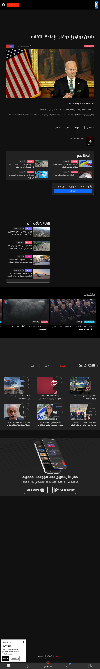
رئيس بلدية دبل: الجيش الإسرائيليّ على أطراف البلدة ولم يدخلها (20, 233)
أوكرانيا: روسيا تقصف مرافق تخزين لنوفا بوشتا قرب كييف (65, 165)
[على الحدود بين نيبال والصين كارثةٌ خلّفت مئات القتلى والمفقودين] (26, 314)
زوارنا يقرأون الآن (38, 223)
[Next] (3, 314)
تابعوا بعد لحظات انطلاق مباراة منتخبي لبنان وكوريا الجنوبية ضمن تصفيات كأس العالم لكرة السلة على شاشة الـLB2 (50, 397)
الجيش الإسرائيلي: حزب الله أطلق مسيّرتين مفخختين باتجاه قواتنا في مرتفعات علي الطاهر (51, 423)
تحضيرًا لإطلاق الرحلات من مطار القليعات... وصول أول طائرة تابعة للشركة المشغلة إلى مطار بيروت (20, 274)
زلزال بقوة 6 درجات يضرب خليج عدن (66, 175)
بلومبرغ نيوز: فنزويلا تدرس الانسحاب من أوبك (21, 176)
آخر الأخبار (28, 256)
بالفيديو (89, 294)
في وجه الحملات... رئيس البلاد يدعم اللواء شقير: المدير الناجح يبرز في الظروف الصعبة (73, 327)
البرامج (27, 666)
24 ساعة (63, 366)
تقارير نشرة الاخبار (89, 322)
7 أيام (47, 366)
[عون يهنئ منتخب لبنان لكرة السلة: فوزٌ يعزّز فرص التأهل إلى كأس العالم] (83, 415)
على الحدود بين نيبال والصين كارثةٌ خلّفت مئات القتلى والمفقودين (29, 327)
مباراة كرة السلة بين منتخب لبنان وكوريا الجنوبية (85, 397)
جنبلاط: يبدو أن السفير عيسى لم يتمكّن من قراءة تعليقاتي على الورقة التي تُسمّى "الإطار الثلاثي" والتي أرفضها (18, 423)
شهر (32, 366)
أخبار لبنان (28, 229)
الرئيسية (89, 666)
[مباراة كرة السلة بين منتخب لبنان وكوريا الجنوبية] (83, 388)
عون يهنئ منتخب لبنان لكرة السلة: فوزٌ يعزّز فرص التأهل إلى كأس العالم (83, 423)
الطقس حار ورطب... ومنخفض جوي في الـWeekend (17, 397)
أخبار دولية (74, 161)
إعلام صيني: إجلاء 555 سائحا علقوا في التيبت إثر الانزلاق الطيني (21, 165)
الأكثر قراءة (87, 365)
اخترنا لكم (83, 155)
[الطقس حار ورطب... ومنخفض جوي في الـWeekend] (17, 388)
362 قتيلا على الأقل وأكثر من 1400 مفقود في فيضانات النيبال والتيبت (19, 247)
